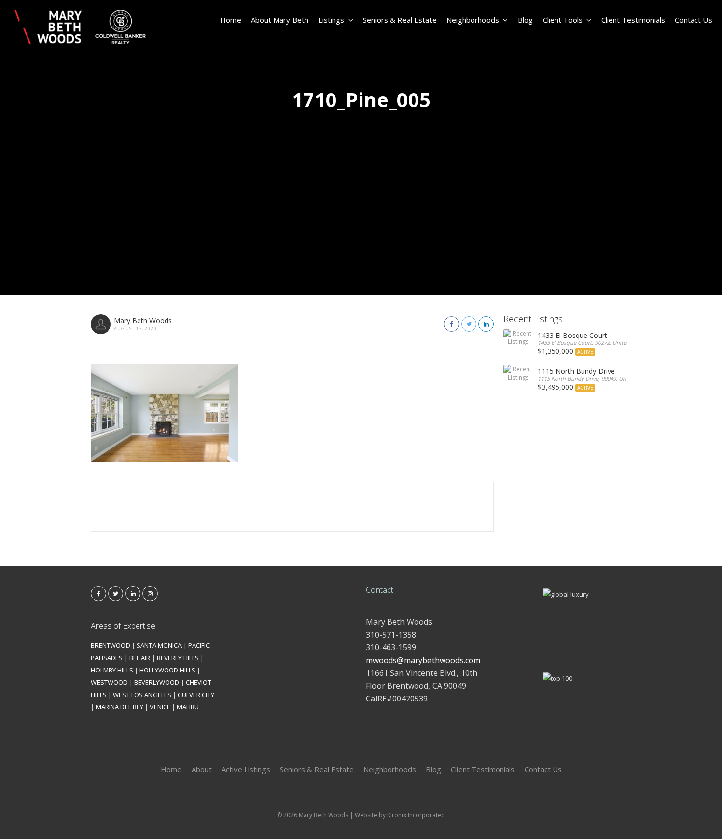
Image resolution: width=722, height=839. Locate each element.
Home (230, 20)
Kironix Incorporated (416, 815)
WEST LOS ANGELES (142, 694)
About (202, 769)
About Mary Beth (279, 20)
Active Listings (246, 769)
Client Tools (563, 20)
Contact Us (693, 20)
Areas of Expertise (123, 625)
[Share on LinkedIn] (486, 324)
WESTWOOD (109, 682)
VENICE (160, 706)
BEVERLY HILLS (178, 657)
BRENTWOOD (110, 645)
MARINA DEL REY (119, 706)
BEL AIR (139, 657)
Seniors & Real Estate (400, 20)
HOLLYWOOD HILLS (167, 670)
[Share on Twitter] (468, 324)
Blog (525, 20)
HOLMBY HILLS (112, 670)
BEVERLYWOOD (156, 682)
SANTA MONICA (159, 645)
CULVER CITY (196, 694)
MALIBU (188, 706)
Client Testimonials (633, 20)
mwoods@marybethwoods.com (423, 660)
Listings (331, 20)
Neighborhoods (472, 20)
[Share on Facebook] (451, 324)
